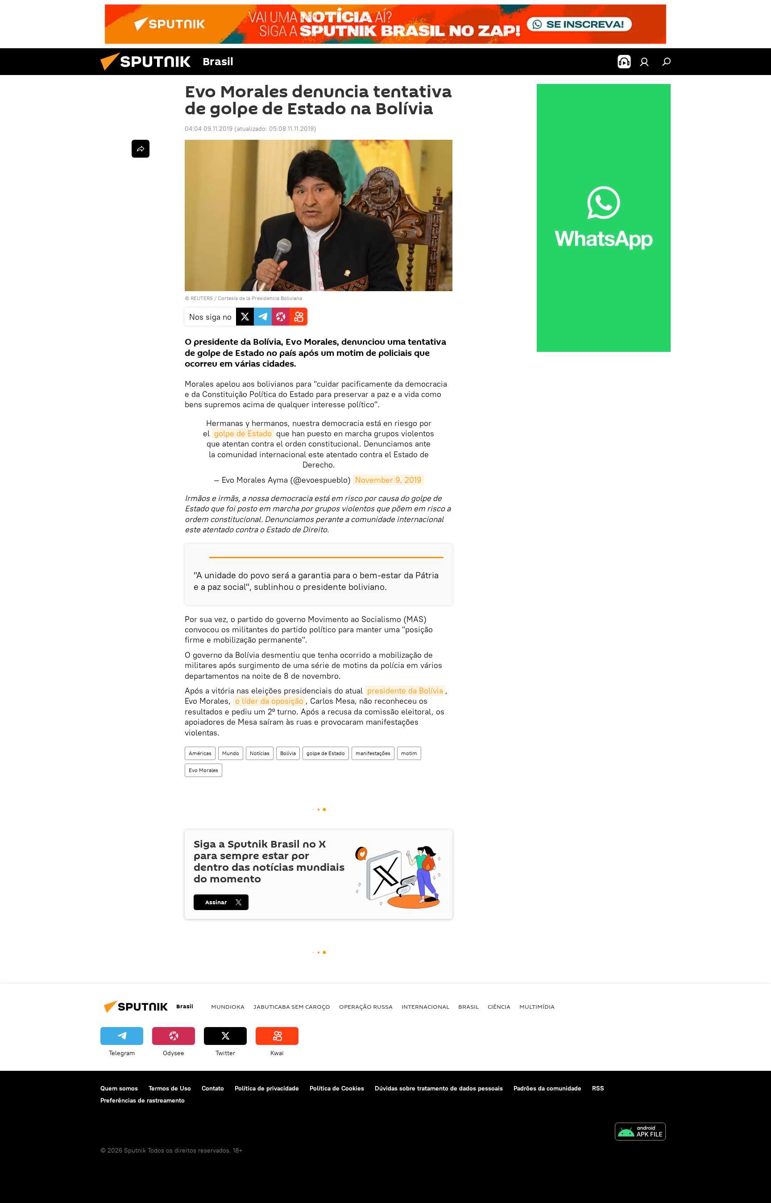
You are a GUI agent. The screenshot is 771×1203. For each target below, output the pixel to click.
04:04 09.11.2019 (208, 129)
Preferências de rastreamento (142, 1100)
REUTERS (202, 298)
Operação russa (366, 1006)
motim (409, 753)
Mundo (230, 753)
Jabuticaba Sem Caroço (291, 1006)
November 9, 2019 (388, 480)
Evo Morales (203, 770)
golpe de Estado (243, 433)
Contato (213, 1088)
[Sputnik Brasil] (149, 73)
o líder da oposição (269, 701)
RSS (598, 1088)
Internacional (425, 1006)
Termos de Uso (170, 1088)
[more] (140, 149)
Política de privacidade (267, 1088)
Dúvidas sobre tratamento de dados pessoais (439, 1088)
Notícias (259, 753)
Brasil (468, 1006)
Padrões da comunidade (547, 1088)
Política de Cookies (337, 1088)
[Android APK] (640, 1133)
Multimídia (537, 1006)
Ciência (499, 1006)
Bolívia (288, 753)
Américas (200, 753)
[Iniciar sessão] (644, 62)
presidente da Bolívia (405, 690)
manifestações (373, 753)
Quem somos (119, 1088)
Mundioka (228, 1006)
